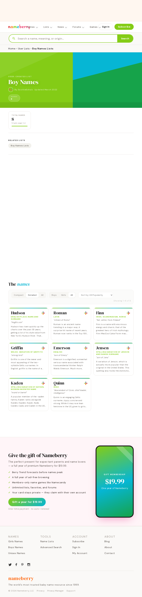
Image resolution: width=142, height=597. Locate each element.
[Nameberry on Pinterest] (22, 564)
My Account (79, 553)
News (61, 26)
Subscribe (124, 26)
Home (11, 48)
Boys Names (15, 547)
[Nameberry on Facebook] (16, 564)
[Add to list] (43, 313)
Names (31, 26)
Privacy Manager (55, 590)
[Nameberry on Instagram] (28, 564)
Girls (63, 295)
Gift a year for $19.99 (27, 502)
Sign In (105, 26)
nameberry (21, 578)
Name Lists (47, 541)
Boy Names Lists (20, 145)
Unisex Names (16, 553)
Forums (77, 26)
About (108, 547)
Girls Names (15, 541)
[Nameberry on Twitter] (10, 564)
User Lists (24, 48)
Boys (54, 295)
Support (71, 590)
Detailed (32, 295)
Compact (19, 295)
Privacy (41, 590)
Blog (107, 541)
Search (125, 38)
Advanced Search (51, 547)
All (42, 295)
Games (94, 26)
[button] (71, 297)
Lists (46, 26)
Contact (109, 553)
